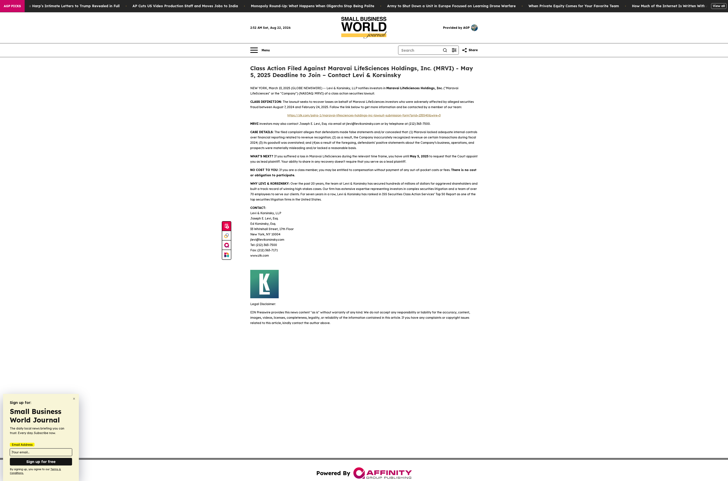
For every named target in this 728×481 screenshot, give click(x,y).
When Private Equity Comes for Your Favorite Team (574, 6)
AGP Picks (12, 6)
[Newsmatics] (226, 254)
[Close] (74, 399)
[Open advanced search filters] (454, 50)
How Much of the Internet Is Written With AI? (672, 6)
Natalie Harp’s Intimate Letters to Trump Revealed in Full (69, 6)
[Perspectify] (226, 235)
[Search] (445, 50)
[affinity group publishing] (226, 245)
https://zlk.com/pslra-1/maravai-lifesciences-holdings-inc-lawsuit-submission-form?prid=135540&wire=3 (364, 115)
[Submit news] (226, 226)
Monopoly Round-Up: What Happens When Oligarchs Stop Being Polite (312, 6)
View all (719, 6)
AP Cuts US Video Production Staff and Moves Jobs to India (185, 6)
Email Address (22, 445)
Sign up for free (41, 461)
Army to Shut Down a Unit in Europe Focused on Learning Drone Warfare (451, 6)
